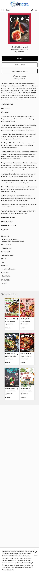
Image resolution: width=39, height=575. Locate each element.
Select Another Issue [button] (19, 71)
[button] (20, 58)
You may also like (8, 294)
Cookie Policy (9, 570)
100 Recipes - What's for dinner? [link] (26, 388)
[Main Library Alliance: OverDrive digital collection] (19, 4)
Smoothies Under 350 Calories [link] (11, 388)
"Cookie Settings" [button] (27, 563)
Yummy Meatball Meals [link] (26, 354)
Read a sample (20, 65)
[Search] (2, 9)
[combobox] (15, 10)
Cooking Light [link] (25, 319)
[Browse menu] (36, 10)
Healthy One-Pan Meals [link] (11, 354)
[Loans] (32, 10)
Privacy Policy (16, 553)
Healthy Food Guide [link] (11, 319)
